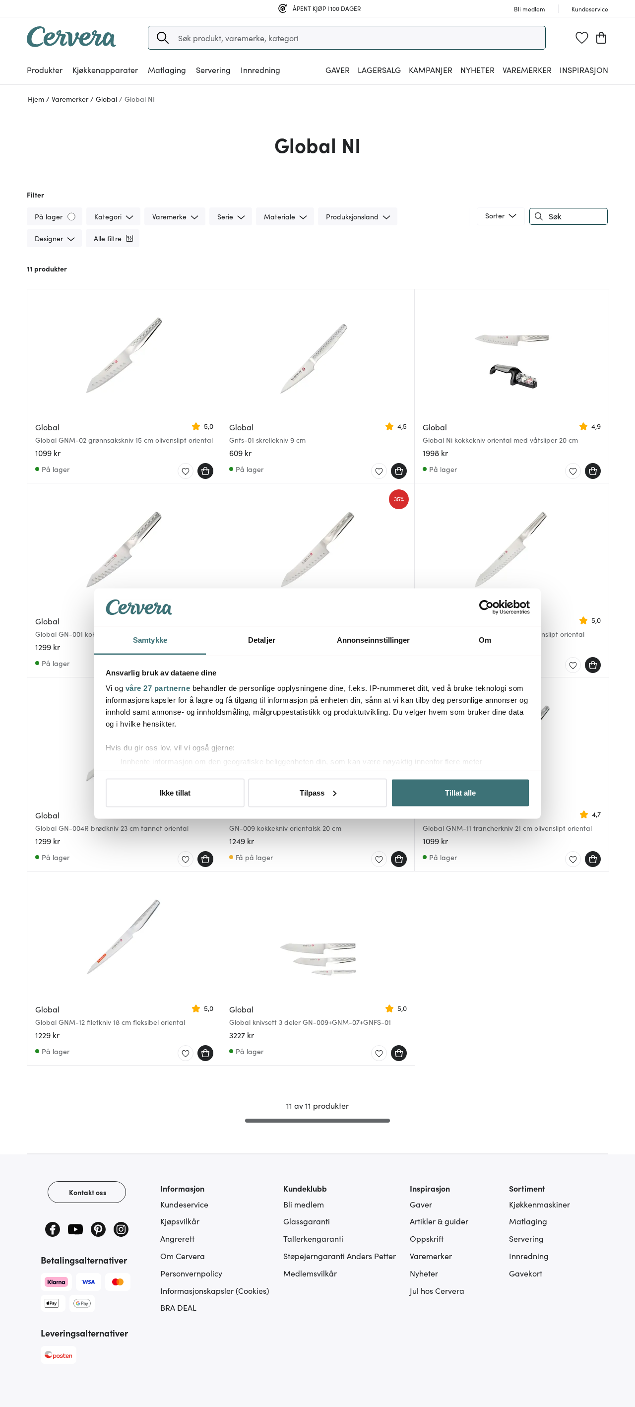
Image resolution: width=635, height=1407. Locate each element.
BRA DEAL (178, 1307)
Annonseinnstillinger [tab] (373, 640)
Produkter (45, 69)
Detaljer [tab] (261, 640)
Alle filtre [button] (108, 238)
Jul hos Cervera (437, 1290)
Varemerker (527, 69)
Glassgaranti (306, 1220)
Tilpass (312, 792)
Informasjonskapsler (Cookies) (214, 1290)
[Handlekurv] (601, 37)
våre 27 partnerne (158, 688)
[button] (162, 37)
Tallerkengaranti (313, 1238)
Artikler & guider (439, 1220)
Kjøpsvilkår (179, 1220)
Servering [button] (213, 69)
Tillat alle (460, 792)
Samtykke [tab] (150, 640)
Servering (526, 1238)
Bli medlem (303, 1204)
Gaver (421, 1204)
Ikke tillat (175, 792)
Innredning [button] (260, 69)
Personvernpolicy (191, 1273)
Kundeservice (184, 1204)
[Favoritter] (581, 37)
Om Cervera (182, 1255)
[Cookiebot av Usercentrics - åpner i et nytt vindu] (486, 607)
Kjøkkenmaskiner (539, 1204)
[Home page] (71, 43)
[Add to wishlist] (186, 471)
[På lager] (72, 216)
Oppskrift (427, 1238)
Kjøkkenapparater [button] (105, 69)
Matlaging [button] (167, 69)
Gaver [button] (337, 69)
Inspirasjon (584, 69)
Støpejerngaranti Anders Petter (339, 1255)
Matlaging (528, 1220)
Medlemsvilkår (310, 1273)
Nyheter (477, 69)
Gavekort (525, 1273)
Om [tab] (485, 640)
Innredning (529, 1255)
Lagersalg (379, 69)
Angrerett (177, 1238)
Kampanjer (430, 69)
